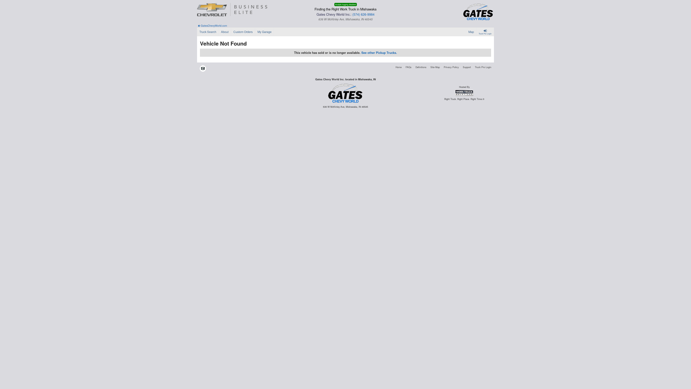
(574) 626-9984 (363, 14)
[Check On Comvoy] (203, 69)
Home (399, 67)
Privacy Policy (451, 67)
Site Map (435, 67)
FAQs (409, 67)
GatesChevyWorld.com (213, 25)
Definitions (420, 67)
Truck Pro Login (483, 67)
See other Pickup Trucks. (379, 52)
